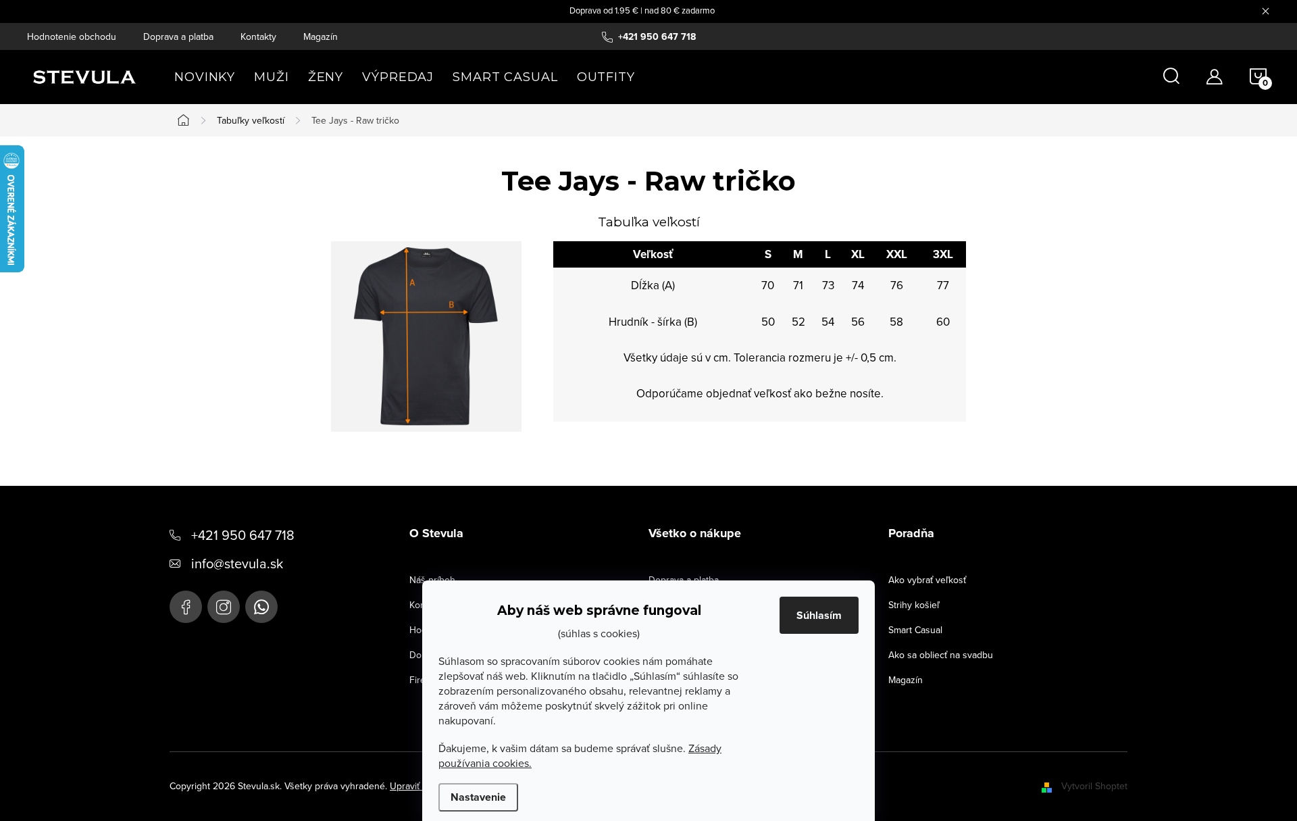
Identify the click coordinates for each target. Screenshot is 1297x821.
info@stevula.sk (237, 563)
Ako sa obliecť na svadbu (940, 655)
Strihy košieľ (914, 605)
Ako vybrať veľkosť (927, 580)
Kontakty (258, 36)
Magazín (320, 36)
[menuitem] (205, 77)
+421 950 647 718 (243, 535)
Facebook (186, 607)
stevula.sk (223, 607)
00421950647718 (261, 607)
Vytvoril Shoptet (1094, 786)
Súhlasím (819, 615)
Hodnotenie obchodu (71, 36)
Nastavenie (478, 797)
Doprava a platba (178, 36)
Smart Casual (915, 630)
